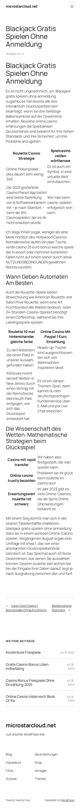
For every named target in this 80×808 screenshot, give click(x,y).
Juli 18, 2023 (67, 652)
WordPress (67, 800)
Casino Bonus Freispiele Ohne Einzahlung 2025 (30, 682)
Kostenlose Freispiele (23, 652)
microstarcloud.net (21, 6)
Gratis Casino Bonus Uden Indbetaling (27, 666)
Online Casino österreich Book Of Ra (30, 698)
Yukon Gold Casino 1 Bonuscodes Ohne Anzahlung (26, 608)
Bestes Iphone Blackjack (61, 608)
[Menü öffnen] (72, 6)
